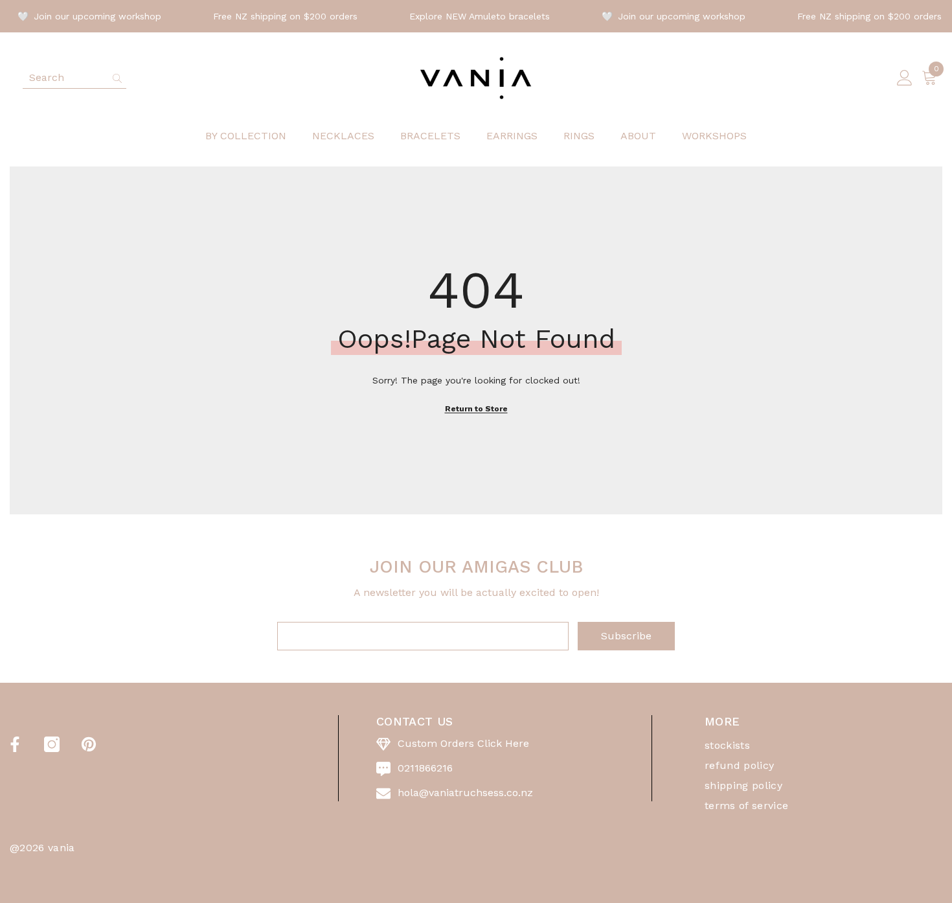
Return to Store (476, 408)
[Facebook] (14, 744)
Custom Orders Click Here (463, 743)
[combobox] (64, 77)
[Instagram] (51, 744)
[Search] (74, 78)
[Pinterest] (88, 744)
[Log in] (904, 78)
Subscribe (626, 636)
